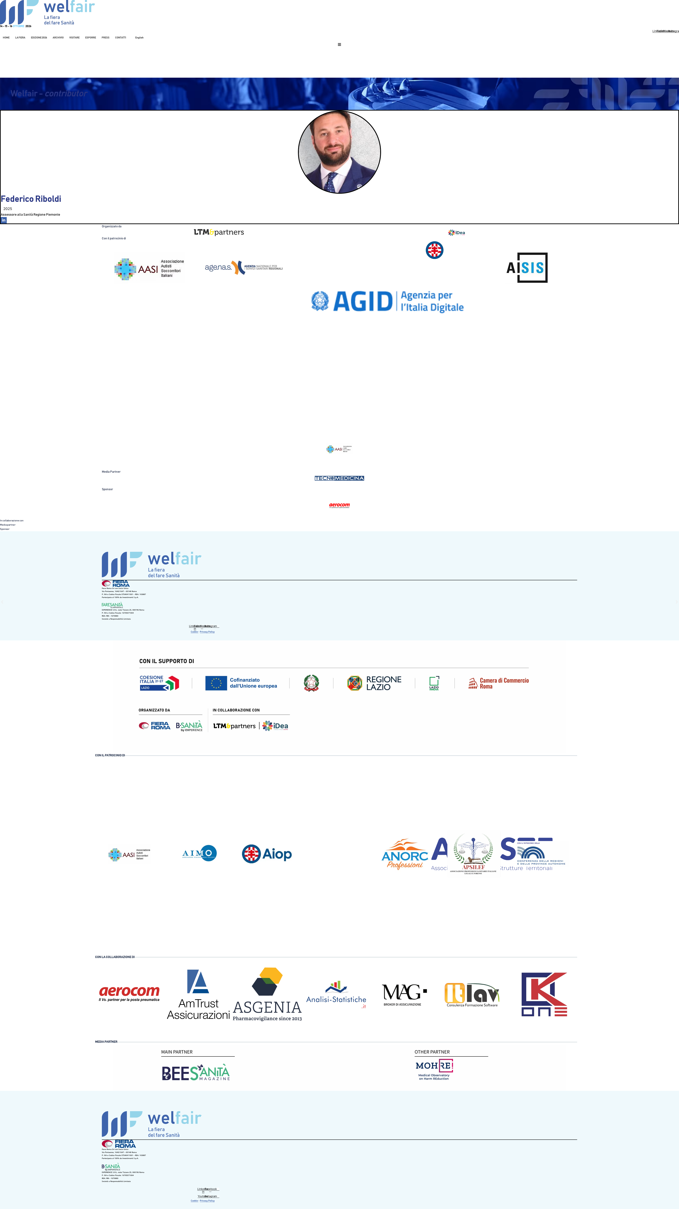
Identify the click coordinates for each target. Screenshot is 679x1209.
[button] (20, 38)
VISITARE (74, 37)
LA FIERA (20, 37)
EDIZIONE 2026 (39, 37)
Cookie (194, 631)
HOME (6, 37)
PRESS (105, 37)
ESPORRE (90, 37)
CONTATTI (120, 37)
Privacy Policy (207, 631)
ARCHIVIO (58, 37)
